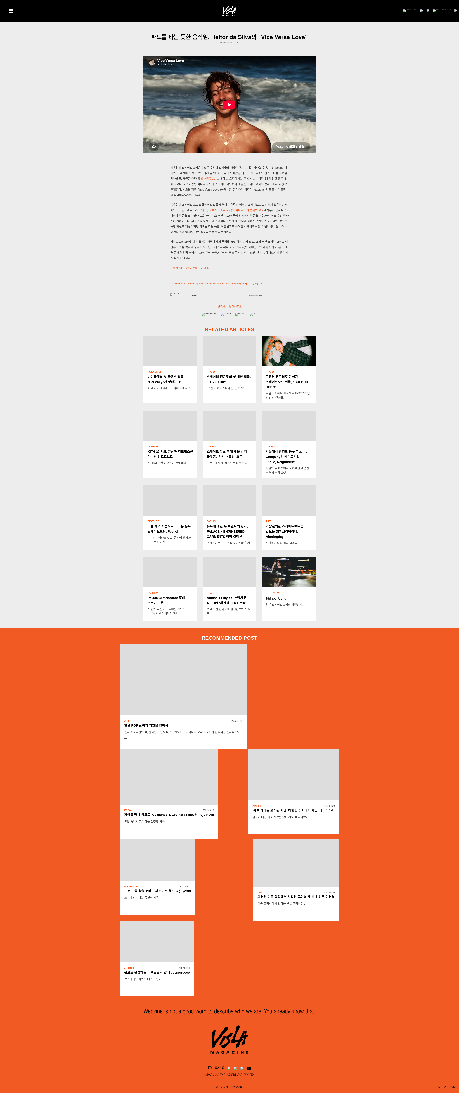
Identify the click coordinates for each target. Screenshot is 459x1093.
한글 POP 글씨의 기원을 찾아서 (146, 725)
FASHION (153, 446)
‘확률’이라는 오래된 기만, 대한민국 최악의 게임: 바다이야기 (293, 810)
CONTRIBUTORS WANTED (240, 1075)
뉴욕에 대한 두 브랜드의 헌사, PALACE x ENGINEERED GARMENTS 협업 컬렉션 (227, 531)
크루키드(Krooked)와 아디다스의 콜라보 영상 (236, 210)
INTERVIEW (273, 592)
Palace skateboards (215, 283)
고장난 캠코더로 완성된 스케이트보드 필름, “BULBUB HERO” (287, 381)
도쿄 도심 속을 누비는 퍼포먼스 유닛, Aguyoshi (157, 890)
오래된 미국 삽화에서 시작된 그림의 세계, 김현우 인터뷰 (296, 896)
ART (268, 521)
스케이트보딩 (249, 283)
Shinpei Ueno (276, 598)
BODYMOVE (224, 42)
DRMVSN (451, 1087)
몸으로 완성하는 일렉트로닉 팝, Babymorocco (157, 972)
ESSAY (128, 810)
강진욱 (195, 296)
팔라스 (259, 283)
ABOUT (208, 1075)
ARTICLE (257, 806)
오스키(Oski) (208, 178)
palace (200, 283)
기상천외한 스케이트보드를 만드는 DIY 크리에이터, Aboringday (284, 531)
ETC (209, 592)
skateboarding (234, 283)
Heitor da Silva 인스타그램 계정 (189, 268)
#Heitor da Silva (179, 283)
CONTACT (220, 1075)
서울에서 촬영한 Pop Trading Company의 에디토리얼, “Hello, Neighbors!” (286, 456)
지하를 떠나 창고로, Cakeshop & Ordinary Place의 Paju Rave (169, 814)
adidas (192, 283)
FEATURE (212, 371)
